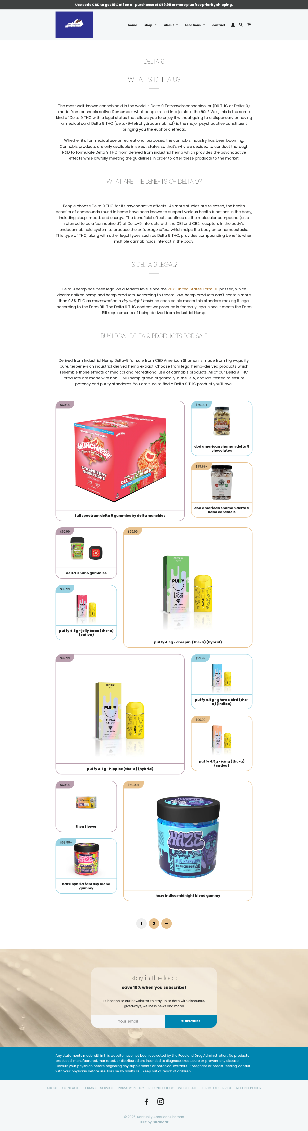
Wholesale (187, 1088)
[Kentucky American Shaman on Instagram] (161, 1102)
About (169, 25)
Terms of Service (98, 1088)
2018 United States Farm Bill (193, 289)
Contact (218, 25)
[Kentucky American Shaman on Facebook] (147, 1102)
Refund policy (248, 1088)
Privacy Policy (131, 1088)
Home (132, 25)
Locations (193, 25)
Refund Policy (161, 1088)
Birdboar (160, 1122)
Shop (148, 25)
